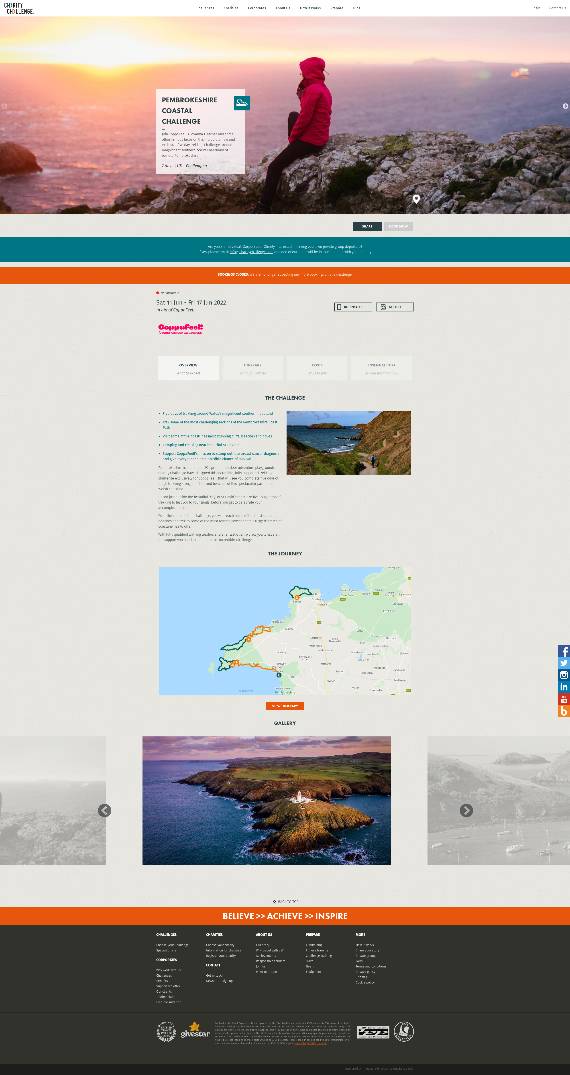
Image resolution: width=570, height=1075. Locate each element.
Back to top (288, 901)
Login (536, 8)
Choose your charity (220, 945)
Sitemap (362, 977)
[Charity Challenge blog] (564, 706)
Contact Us (557, 8)
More (360, 934)
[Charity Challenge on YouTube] (564, 694)
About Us (283, 8)
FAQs (359, 961)
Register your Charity (221, 955)
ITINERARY (253, 365)
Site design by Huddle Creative (394, 1069)
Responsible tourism (270, 961)
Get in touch (215, 975)
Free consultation (168, 1002)
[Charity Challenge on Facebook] (564, 646)
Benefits (162, 981)
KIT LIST (395, 307)
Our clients (164, 991)
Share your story (367, 950)
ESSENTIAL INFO (381, 365)
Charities (231, 8)
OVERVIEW (188, 365)
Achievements (266, 955)
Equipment (313, 971)
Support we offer (168, 986)
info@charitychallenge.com (251, 251)
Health (310, 966)
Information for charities (223, 950)
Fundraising (314, 945)
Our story (262, 945)
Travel (310, 961)
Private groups (366, 955)
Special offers (166, 950)
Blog (356, 8)
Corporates (257, 8)
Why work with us (168, 970)
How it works (365, 945)
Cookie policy (365, 982)
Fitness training (317, 950)
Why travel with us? (269, 950)
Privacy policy (365, 971)
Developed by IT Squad (358, 1069)
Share (367, 226)
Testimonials (165, 997)
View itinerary (285, 706)
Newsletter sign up (219, 981)
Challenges (205, 8)
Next (564, 105)
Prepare (336, 8)
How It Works (310, 8)
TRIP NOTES (353, 307)
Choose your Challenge (172, 945)
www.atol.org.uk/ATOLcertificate (311, 1043)
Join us (261, 966)
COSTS (317, 365)
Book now (398, 226)
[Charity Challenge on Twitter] (564, 658)
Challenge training (319, 955)
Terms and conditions (371, 966)
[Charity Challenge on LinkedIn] (564, 682)
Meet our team (266, 971)
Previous (3, 105)
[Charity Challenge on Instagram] (564, 670)
